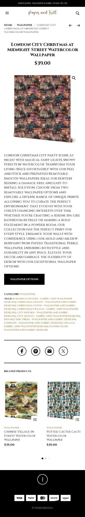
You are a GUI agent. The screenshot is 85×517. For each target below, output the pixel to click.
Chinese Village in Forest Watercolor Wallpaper (19, 436)
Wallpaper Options (24, 279)
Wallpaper (24, 25)
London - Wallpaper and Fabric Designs (33, 322)
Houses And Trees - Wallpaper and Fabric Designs (40, 319)
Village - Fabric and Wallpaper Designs (40, 324)
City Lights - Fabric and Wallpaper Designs (48, 316)
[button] (7, 13)
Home (8, 25)
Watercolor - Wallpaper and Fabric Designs (36, 328)
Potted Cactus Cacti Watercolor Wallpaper (63, 436)
